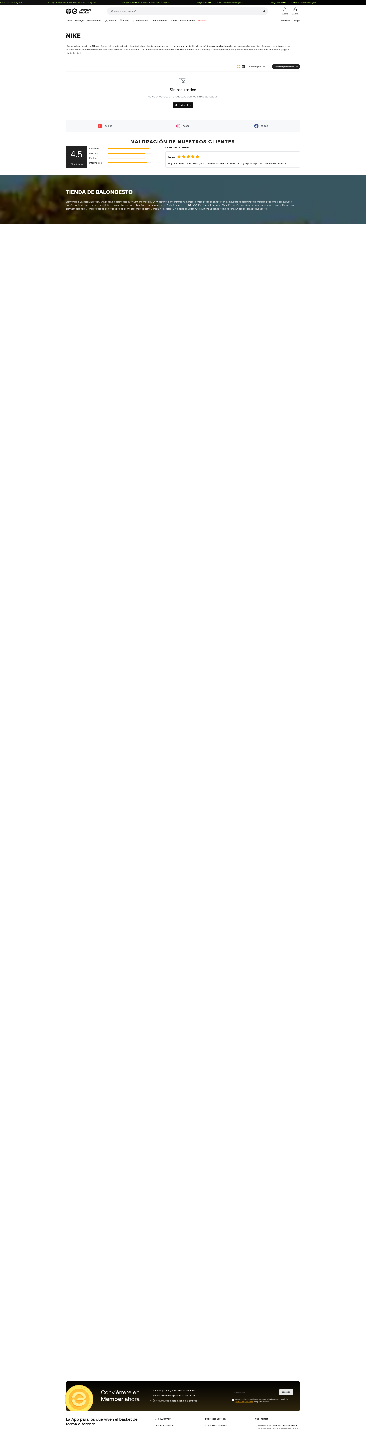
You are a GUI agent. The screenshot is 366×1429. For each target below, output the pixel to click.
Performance (94, 20)
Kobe (126, 20)
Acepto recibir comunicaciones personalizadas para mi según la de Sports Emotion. (261, 1400)
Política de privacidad (244, 1402)
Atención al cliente (164, 1425)
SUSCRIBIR (286, 1392)
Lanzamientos (187, 20)
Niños (174, 20)
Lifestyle (79, 20)
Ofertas (202, 20)
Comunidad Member (216, 1425)
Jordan (112, 20)
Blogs (297, 20)
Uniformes (285, 20)
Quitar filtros (184, 105)
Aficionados (142, 20)
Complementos (160, 20)
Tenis (69, 20)
